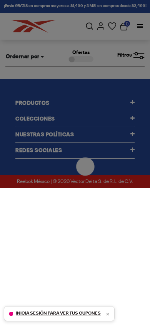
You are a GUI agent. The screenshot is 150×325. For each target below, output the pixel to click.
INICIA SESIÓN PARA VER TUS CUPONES (58, 313)
